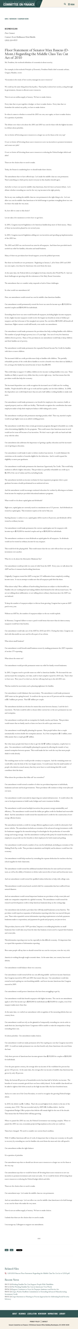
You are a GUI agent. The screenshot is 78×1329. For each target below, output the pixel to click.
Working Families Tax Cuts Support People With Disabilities (32, 1284)
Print (6, 1250)
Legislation (32, 1313)
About (14, 1313)
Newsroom (42, 1313)
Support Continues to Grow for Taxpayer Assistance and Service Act (35, 1289)
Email (11, 1250)
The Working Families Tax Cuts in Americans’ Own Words (32, 1287)
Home (6, 19)
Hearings (22, 1313)
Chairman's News (23, 19)
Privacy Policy (35, 1321)
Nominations (53, 1313)
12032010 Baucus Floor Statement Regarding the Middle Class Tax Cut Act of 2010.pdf (37, 1274)
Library (62, 1313)
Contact (45, 1321)
